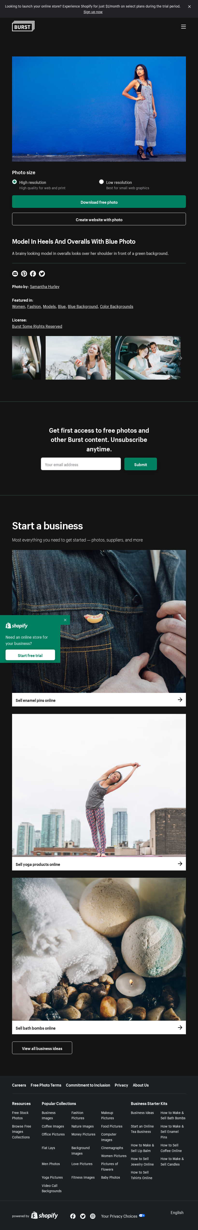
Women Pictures (114, 1155)
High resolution (32, 182)
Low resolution (119, 182)
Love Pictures (81, 1163)
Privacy (121, 1084)
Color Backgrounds (116, 306)
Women (18, 306)
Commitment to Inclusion (88, 1084)
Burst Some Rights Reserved (37, 325)
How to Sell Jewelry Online (142, 1161)
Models (49, 306)
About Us (141, 1084)
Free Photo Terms (46, 1084)
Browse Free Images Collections (21, 1131)
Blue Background (83, 306)
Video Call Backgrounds (52, 1188)
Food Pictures (111, 1125)
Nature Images (82, 1125)
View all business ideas (42, 1048)
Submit (140, 464)
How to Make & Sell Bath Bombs (173, 1115)
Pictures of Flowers (109, 1166)
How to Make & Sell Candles (172, 1161)
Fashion (34, 306)
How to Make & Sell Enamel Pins (172, 1131)
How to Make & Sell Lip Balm (142, 1147)
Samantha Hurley (44, 286)
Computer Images (108, 1136)
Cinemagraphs (112, 1147)
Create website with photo (99, 219)
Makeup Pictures (107, 1115)
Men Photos (51, 1163)
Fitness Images (83, 1177)
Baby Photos (110, 1177)
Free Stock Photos (20, 1115)
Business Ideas (142, 1112)
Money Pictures (83, 1133)
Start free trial (30, 655)
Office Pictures (53, 1133)
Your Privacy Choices (119, 1215)
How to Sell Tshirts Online (141, 1174)
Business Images (49, 1115)
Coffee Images (53, 1125)
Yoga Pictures (52, 1177)
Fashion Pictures (77, 1115)
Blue (62, 306)
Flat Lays (48, 1147)
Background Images (80, 1150)
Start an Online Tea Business (142, 1128)
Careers (19, 1084)
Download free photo (99, 201)
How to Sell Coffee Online (171, 1147)
